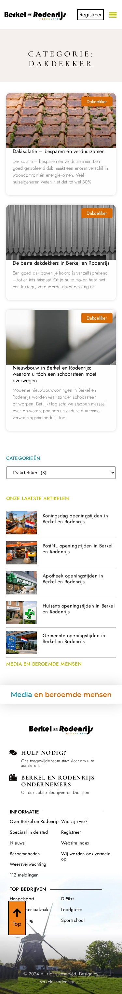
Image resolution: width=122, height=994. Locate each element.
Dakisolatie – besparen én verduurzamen (59, 151)
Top (17, 924)
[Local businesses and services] (13, 777)
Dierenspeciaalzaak (29, 909)
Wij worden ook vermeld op (86, 856)
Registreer (71, 832)
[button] (113, 14)
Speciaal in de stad (29, 832)
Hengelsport (22, 898)
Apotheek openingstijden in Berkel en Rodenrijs (73, 578)
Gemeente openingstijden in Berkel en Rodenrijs (74, 638)
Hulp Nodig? (43, 752)
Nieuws (17, 843)
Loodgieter (72, 909)
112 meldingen (24, 875)
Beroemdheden (25, 853)
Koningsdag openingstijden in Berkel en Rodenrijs (75, 518)
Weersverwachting (28, 864)
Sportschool (73, 920)
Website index (75, 843)
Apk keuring (22, 920)
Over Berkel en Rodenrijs (35, 821)
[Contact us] (13, 752)
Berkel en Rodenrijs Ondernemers (58, 781)
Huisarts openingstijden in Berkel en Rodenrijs (79, 608)
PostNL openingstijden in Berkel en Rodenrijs (77, 548)
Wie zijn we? (74, 821)
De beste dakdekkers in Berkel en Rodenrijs (61, 263)
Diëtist (67, 898)
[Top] (17, 913)
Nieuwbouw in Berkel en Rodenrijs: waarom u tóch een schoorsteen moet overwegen (55, 374)
